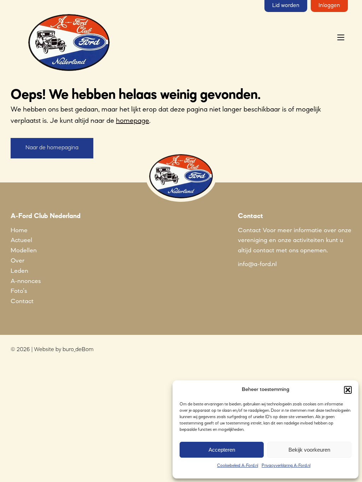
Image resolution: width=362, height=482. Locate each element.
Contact (22, 301)
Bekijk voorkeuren (309, 450)
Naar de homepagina (51, 148)
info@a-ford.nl (257, 264)
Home (19, 230)
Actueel (21, 240)
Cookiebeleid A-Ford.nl (237, 466)
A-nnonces (26, 281)
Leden (19, 271)
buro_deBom (78, 350)
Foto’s (19, 291)
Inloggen (329, 5)
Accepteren (222, 450)
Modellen (24, 250)
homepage (132, 121)
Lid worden (285, 5)
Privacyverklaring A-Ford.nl (286, 466)
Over (17, 261)
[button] (347, 389)
